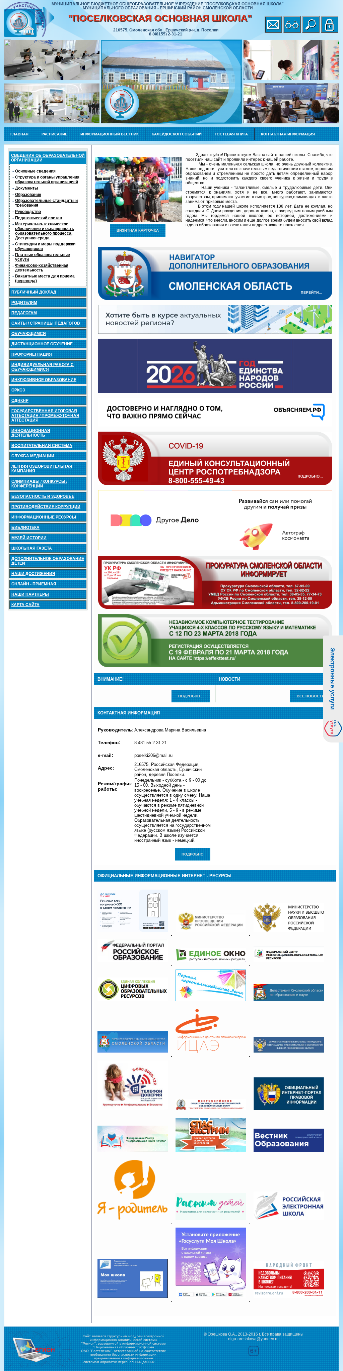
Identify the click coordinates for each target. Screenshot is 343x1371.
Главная (19, 134)
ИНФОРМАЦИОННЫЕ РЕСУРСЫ (43, 517)
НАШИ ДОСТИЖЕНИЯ (33, 573)
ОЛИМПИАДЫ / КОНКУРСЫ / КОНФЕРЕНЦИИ (39, 483)
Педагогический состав (38, 218)
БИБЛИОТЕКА (25, 527)
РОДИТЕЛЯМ (24, 302)
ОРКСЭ (18, 390)
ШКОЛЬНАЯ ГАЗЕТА (31, 548)
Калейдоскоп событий (177, 134)
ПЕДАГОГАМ (24, 313)
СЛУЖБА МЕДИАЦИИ (32, 456)
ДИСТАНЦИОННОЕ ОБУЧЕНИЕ (42, 344)
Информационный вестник (109, 134)
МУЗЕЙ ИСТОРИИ (29, 538)
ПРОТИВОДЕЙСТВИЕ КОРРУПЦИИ (45, 506)
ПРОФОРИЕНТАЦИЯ (31, 354)
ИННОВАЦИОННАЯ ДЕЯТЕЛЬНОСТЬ (30, 433)
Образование (28, 194)
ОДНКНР (19, 400)
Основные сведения (35, 171)
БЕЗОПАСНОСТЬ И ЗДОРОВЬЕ (42, 496)
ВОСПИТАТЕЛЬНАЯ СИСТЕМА (41, 445)
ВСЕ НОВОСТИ (311, 696)
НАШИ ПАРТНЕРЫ (30, 594)
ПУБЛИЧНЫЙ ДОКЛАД (33, 292)
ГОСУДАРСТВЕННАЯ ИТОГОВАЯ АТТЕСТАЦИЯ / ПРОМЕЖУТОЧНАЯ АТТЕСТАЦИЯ (45, 416)
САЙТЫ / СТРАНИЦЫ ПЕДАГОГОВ (45, 323)
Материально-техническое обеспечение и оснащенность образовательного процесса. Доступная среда (44, 231)
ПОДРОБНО (193, 854)
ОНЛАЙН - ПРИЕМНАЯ (33, 584)
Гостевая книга (231, 134)
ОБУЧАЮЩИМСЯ (28, 333)
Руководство (28, 211)
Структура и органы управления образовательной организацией (47, 179)
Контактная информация (288, 134)
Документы (26, 188)
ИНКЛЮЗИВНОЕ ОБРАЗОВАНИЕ (43, 379)
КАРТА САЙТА (25, 604)
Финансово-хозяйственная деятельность (41, 267)
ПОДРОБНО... (190, 696)
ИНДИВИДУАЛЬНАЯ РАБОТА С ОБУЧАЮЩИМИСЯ (42, 367)
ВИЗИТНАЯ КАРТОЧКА (138, 230)
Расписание (54, 134)
